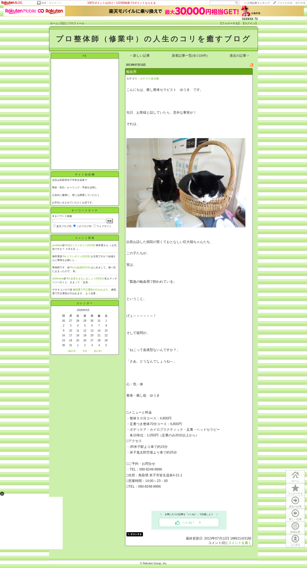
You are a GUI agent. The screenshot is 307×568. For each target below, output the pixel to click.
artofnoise (57, 278)
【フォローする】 (230, 23)
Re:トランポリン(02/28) (77, 256)
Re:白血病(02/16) (80, 267)
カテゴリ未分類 (149, 78)
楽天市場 (300, 2)
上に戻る (295, 544)
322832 (247, 19)
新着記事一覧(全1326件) (189, 55)
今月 (84, 351)
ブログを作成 (284, 2)
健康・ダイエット (51, 2)
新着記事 (295, 532)
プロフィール (76, 23)
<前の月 (71, 351)
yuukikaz (57, 245)
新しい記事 (295, 519)
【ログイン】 (250, 23)
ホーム (54, 23)
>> (257, 2)
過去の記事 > (239, 55)
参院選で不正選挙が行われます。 (92, 289)
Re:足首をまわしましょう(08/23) (85, 278)
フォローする (295, 493)
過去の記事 (295, 506)
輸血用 (131, 71)
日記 (63, 23)
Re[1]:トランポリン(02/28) (80, 245)
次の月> (98, 351)
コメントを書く (239, 543)
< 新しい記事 (140, 55)
